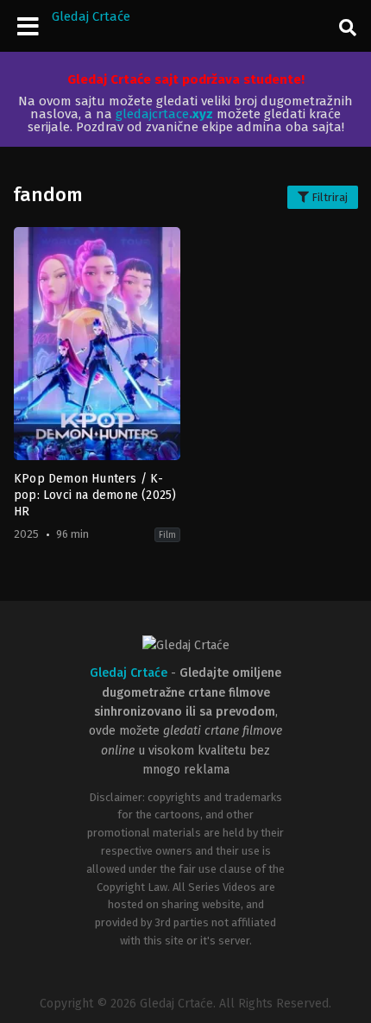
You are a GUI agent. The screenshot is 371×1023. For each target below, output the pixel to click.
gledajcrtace (164, 114)
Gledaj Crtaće (91, 16)
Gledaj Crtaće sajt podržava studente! (186, 79)
